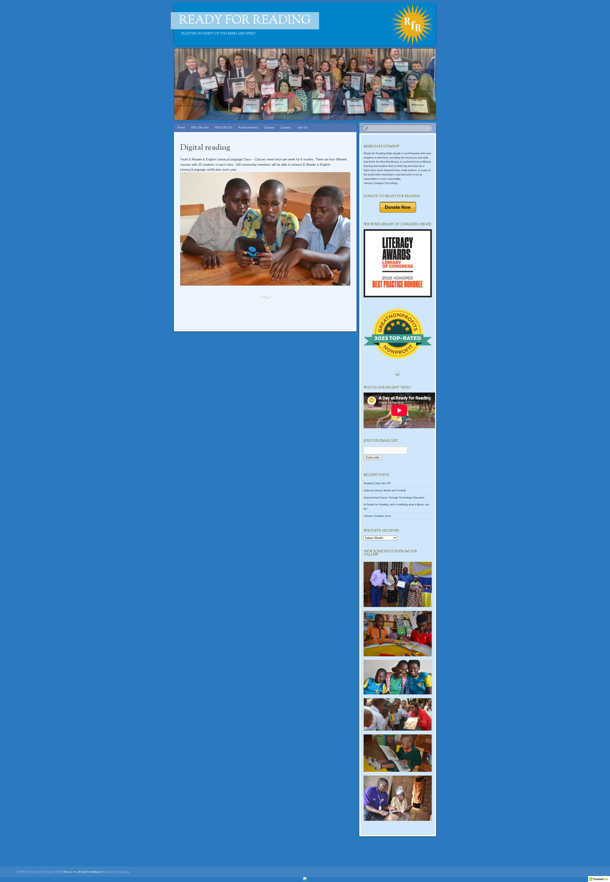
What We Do (223, 127)
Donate (269, 127)
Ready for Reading (245, 20)
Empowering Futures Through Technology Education (394, 497)
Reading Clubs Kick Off (377, 483)
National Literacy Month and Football (385, 490)
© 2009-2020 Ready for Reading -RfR (37, 871)
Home (181, 127)
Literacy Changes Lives (377, 515)
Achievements (248, 127)
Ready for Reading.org (116, 871)
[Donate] (398, 207)
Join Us (302, 127)
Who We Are (199, 127)
